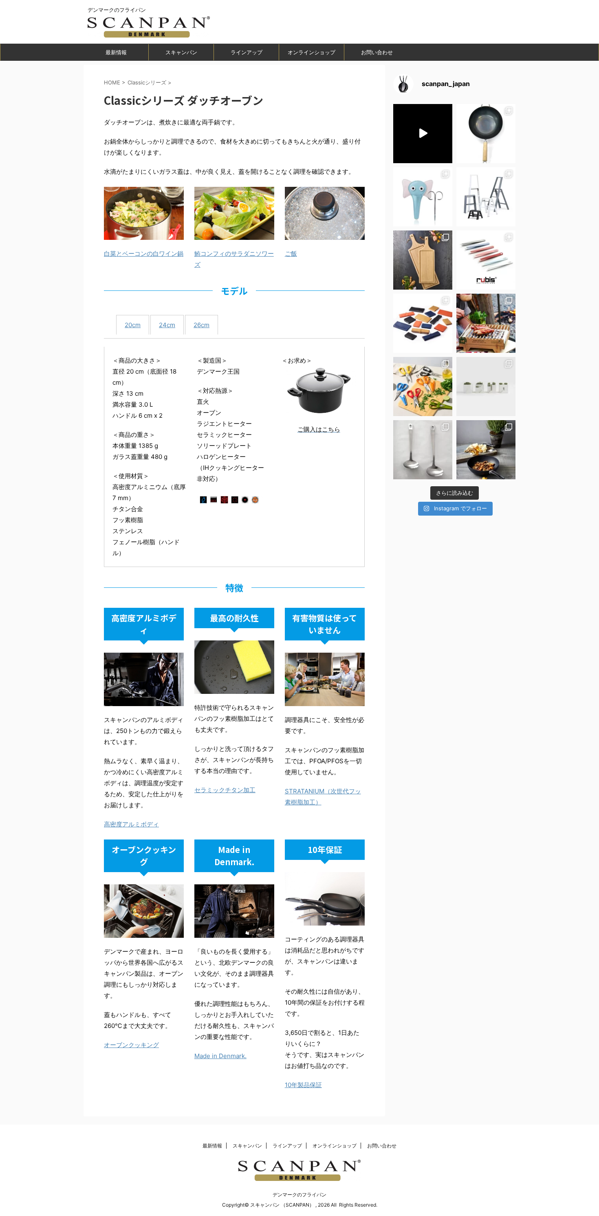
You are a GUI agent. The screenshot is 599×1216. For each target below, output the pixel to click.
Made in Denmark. (220, 1056)
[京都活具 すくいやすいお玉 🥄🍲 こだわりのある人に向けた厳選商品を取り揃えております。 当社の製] (422, 449)
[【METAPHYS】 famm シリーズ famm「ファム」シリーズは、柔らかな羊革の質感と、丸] (422, 323)
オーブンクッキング (131, 1045)
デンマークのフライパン (299, 1195)
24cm (167, 325)
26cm (201, 325)
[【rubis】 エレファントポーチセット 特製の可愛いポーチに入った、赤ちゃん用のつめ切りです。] (422, 196)
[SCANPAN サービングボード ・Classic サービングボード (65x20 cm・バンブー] (422, 260)
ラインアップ (246, 52)
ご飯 (291, 253)
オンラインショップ (311, 52)
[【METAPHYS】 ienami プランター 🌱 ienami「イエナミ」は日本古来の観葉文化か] (485, 386)
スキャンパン (181, 52)
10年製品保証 (303, 1085)
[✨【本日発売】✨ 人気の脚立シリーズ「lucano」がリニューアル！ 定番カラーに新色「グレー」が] (485, 196)
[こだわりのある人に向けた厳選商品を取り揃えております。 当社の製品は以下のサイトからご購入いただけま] (485, 449)
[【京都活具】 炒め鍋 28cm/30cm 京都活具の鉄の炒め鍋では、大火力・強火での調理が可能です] (485, 133)
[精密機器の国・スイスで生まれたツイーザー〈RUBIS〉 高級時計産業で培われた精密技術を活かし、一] (485, 260)
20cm (133, 325)
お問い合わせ (377, 52)
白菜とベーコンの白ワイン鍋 (143, 253)
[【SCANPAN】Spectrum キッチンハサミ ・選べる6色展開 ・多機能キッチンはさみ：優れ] (422, 386)
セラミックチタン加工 (224, 790)
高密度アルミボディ (131, 824)
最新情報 (116, 52)
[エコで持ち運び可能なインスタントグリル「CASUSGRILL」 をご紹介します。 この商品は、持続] (422, 133)
